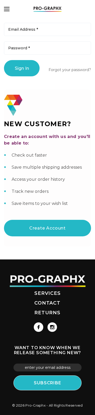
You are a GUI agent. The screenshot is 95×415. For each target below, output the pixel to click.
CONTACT (47, 303)
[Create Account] (47, 221)
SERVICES (47, 293)
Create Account (47, 228)
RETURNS (47, 313)
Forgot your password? (70, 69)
